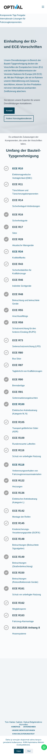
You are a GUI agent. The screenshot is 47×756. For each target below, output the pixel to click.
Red (28, 751)
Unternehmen (29, 727)
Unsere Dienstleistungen (23, 730)
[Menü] (43, 7)
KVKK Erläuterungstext (23, 734)
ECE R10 (17, 168)
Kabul (19, 751)
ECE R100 (18, 404)
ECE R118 (18, 464)
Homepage (15, 727)
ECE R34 (17, 251)
